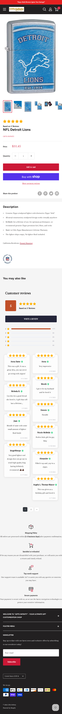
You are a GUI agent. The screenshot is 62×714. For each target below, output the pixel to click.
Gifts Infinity (8, 136)
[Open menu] (4, 9)
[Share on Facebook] (40, 193)
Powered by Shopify (9, 708)
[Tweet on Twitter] (51, 193)
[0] (56, 9)
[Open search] (44, 9)
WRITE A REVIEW (31, 319)
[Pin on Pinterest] (45, 193)
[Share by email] (57, 193)
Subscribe (12, 662)
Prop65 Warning (26, 243)
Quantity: (6, 156)
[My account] (50, 9)
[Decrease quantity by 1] (15, 156)
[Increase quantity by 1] (31, 156)
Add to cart (31, 167)
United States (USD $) (12, 676)
